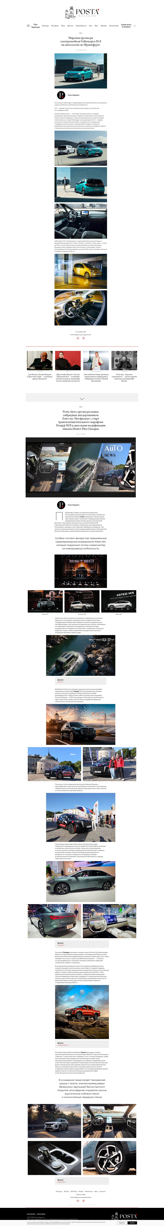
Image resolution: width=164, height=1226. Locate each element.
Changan (59, 1191)
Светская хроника (96, 371)
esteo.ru (60, 682)
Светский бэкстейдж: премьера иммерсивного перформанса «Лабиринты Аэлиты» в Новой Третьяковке (96, 378)
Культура (45, 26)
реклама (41, 1214)
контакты (31, 1214)
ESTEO (67, 1191)
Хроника (104, 26)
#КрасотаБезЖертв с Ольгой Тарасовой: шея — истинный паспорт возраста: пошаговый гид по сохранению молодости (68, 378)
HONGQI (74, 1191)
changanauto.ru (63, 1045)
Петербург (55, 26)
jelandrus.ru (62, 1182)
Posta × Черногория (35, 26)
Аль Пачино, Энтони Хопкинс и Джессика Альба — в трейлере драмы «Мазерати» (40, 377)
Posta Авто (89, 1191)
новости (103, 1191)
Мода (63, 26)
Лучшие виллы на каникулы (126, 26)
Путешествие (114, 26)
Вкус (96, 26)
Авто (90, 26)
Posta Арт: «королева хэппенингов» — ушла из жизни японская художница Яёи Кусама (124, 378)
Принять (132, 1223)
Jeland (81, 1191)
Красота (70, 26)
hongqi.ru (61, 945)
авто (96, 1191)
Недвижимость (81, 26)
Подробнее (122, 1223)
